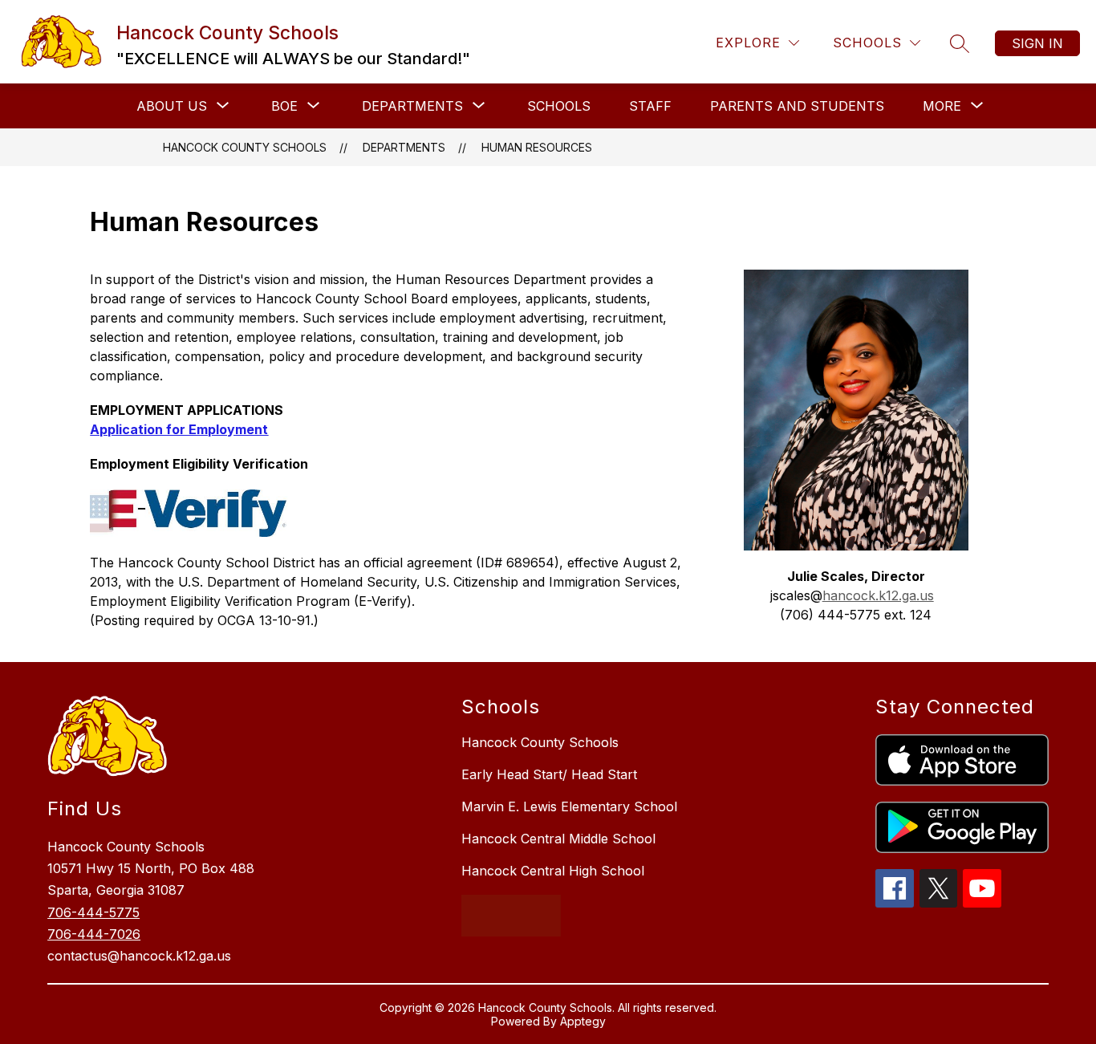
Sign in (1037, 43)
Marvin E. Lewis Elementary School (569, 806)
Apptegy (583, 1021)
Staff (650, 106)
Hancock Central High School (552, 871)
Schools (559, 106)
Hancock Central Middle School (558, 839)
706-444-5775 (93, 912)
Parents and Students (797, 106)
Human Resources (536, 147)
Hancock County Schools (245, 147)
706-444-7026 (93, 934)
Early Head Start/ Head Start (549, 774)
